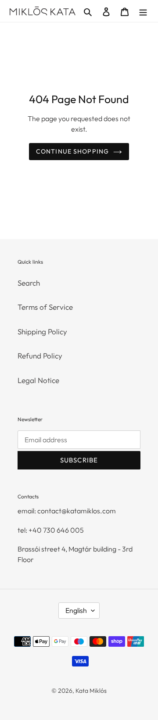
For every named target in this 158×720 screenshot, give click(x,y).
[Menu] (143, 11)
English (76, 610)
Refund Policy (40, 355)
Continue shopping (72, 151)
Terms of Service (45, 307)
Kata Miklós (91, 691)
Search (29, 282)
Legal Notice (38, 380)
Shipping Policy (42, 331)
